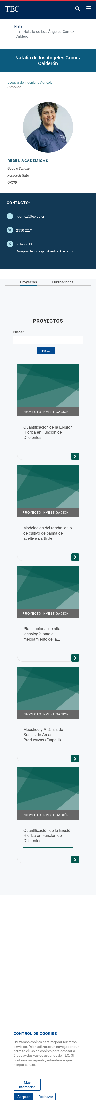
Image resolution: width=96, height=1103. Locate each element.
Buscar (46, 350)
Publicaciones (62, 281)
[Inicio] (12, 9)
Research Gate (18, 175)
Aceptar (23, 1097)
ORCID (12, 182)
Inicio (18, 27)
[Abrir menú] (88, 7)
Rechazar (46, 1097)
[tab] (28, 282)
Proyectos (28, 281)
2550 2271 (24, 230)
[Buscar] (77, 10)
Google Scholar (18, 168)
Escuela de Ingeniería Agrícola (30, 82)
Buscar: (19, 332)
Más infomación (27, 1084)
